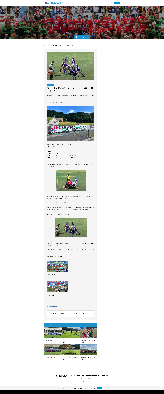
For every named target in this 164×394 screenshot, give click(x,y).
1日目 (48, 274)
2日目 (48, 295)
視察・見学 (110, 2)
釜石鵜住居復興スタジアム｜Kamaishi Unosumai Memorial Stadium (82, 376)
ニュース (80, 2)
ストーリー (103, 2)
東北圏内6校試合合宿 (51, 340)
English (117, 2)
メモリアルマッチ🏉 (50, 357)
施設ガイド (91, 2)
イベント (85, 2)
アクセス (97, 2)
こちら (60, 102)
